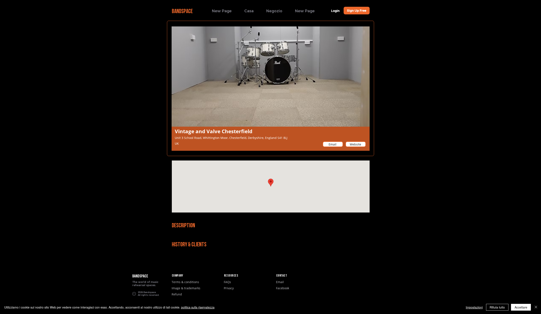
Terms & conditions (185, 282)
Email (280, 282)
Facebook (282, 288)
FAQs (227, 282)
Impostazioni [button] (474, 307)
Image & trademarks (186, 288)
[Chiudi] (535, 307)
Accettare (521, 307)
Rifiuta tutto (497, 307)
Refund (177, 294)
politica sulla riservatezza (197, 307)
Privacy (229, 288)
